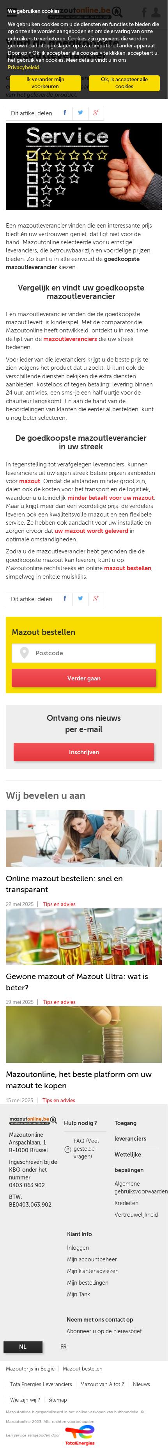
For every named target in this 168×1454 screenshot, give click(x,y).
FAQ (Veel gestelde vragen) (86, 1149)
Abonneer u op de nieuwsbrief (104, 1331)
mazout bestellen (127, 568)
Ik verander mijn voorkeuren (45, 83)
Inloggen (78, 1248)
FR (63, 1347)
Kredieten (126, 1203)
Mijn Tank (78, 1294)
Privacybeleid (23, 67)
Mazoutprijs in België (30, 1369)
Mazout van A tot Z (102, 1384)
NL (23, 1347)
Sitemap (57, 1400)
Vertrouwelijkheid (136, 1215)
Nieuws (141, 1384)
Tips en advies (59, 904)
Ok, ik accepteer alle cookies (124, 83)
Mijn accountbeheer (92, 1259)
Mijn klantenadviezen (92, 1271)
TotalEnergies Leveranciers (41, 1384)
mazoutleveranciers (70, 339)
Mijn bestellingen (87, 1283)
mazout (29, 481)
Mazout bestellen (83, 1369)
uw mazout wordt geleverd (91, 530)
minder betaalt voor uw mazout (110, 497)
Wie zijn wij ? (25, 1400)
